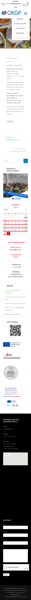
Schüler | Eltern (20, 24)
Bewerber (20, 33)
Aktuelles (10, 121)
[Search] (26, 161)
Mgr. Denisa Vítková (12, 58)
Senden (6, 574)
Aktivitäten (20, 28)
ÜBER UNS (20, 19)
